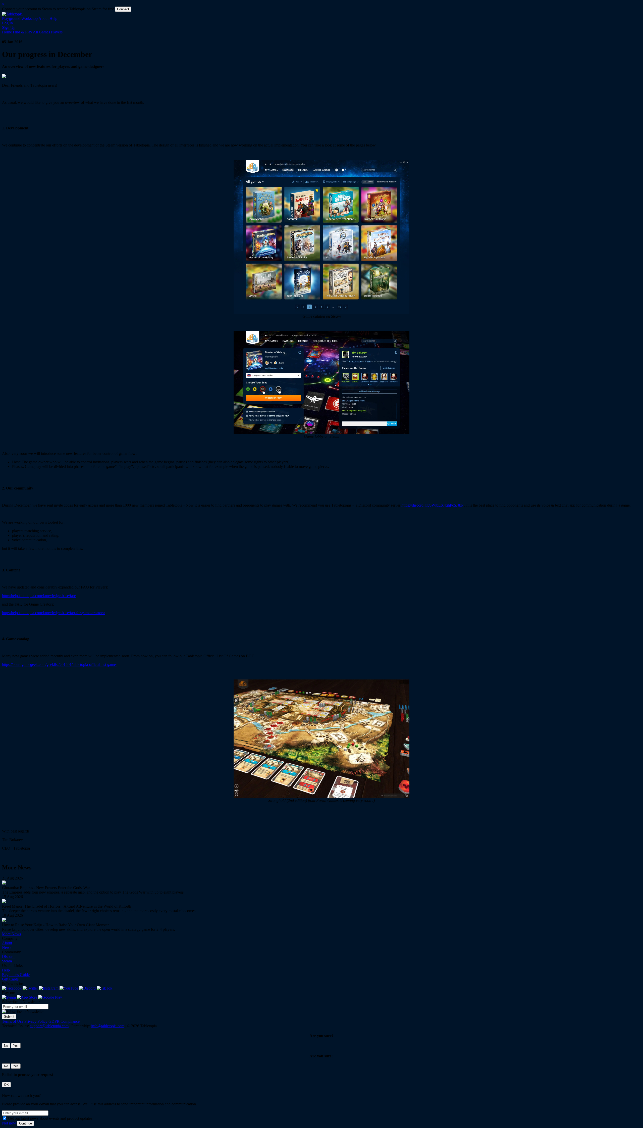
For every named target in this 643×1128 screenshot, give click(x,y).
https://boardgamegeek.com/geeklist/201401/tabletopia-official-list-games (59, 664)
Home (7, 32)
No (6, 1046)
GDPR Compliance (64, 1021)
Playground (11, 18)
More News (11, 934)
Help (53, 18)
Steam (7, 961)
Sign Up (8, 27)
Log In (7, 23)
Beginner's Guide (16, 974)
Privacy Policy (35, 1021)
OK (6, 1085)
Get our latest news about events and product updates (50, 1118)
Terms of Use (12, 1021)
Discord (8, 956)
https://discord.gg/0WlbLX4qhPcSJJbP (432, 505)
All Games (41, 32)
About (43, 18)
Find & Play (22, 32)
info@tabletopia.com (107, 1026)
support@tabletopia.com (49, 1026)
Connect (123, 9)
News (6, 947)
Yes (16, 1046)
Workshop (29, 18)
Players (57, 32)
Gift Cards (10, 979)
